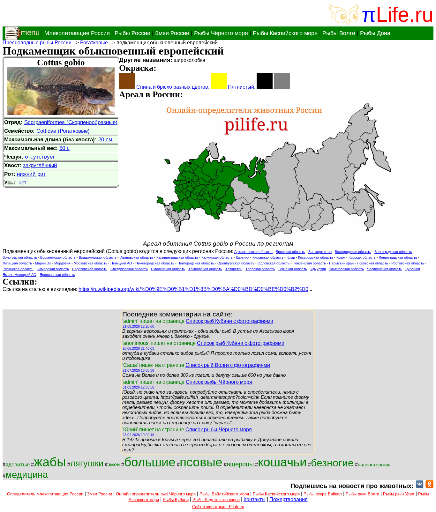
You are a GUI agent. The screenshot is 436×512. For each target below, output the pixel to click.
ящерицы (240, 464)
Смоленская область (168, 269)
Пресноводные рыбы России (37, 42)
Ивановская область (136, 257)
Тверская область (260, 269)
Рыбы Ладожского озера (216, 499)
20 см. (106, 139)
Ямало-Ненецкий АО (19, 275)
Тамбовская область (205, 269)
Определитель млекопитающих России (45, 494)
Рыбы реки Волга (362, 494)
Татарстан (233, 269)
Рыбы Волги (338, 33)
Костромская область (315, 257)
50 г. (64, 148)
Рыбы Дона (375, 33)
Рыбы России (132, 33)
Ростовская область (407, 263)
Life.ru (404, 14)
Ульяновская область (346, 269)
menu (30, 32)
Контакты (255, 499)
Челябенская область (384, 269)
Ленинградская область (398, 257)
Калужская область (217, 257)
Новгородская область (195, 263)
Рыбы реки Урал (398, 494)
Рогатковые (94, 42)
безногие (332, 463)
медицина (26, 474)
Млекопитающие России (77, 33)
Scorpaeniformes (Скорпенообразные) (70, 122)
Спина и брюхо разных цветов (172, 87)
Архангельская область (253, 252)
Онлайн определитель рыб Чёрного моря (156, 494)
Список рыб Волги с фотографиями (227, 365)
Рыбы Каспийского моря (285, 33)
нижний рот (31, 174)
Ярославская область (57, 275)
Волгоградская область (393, 252)
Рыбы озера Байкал (323, 494)
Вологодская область (20, 257)
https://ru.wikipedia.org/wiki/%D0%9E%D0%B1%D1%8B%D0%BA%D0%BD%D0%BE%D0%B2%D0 (193, 289)
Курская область (362, 257)
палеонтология (374, 464)
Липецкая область (17, 263)
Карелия (242, 257)
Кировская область (267, 257)
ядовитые (17, 464)
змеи (114, 464)
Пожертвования (288, 499)
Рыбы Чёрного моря (221, 33)
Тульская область (292, 269)
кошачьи (282, 462)
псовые (201, 462)
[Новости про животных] (420, 485)
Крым (340, 257)
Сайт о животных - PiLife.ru (218, 506)
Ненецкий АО (121, 263)
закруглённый (40, 165)
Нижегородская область (154, 263)
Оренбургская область (235, 263)
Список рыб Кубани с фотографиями (229, 321)
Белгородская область (353, 252)
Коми (291, 257)
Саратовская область (89, 269)
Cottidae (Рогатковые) (63, 131)
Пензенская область (309, 263)
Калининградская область (177, 257)
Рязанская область (18, 269)
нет (22, 182)
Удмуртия (318, 269)
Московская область (90, 263)
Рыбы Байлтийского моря (224, 494)
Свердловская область (129, 269)
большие (150, 462)
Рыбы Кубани (176, 499)
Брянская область (290, 252)
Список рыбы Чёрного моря (219, 382)
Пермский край (341, 263)
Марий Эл (43, 263)
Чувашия (412, 269)
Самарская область (53, 269)
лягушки (86, 463)
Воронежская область (58, 257)
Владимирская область (98, 257)
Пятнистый (241, 87)
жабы (50, 462)
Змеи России (172, 33)
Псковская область (372, 263)
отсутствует (40, 156)
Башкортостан (320, 252)
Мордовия (62, 263)
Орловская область (273, 263)
